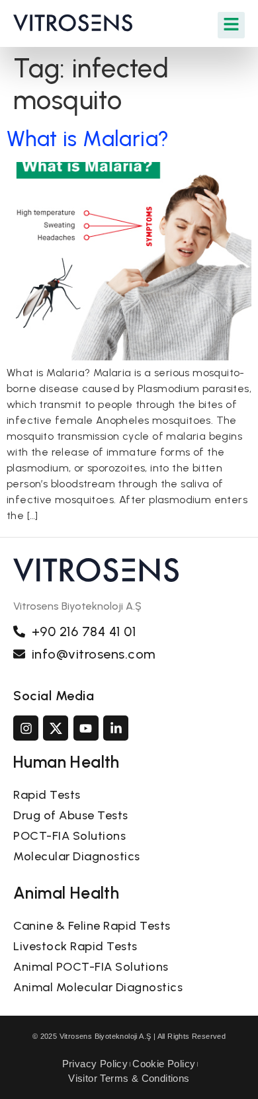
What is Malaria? (88, 138)
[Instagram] (25, 728)
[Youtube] (86, 728)
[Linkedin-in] (115, 728)
